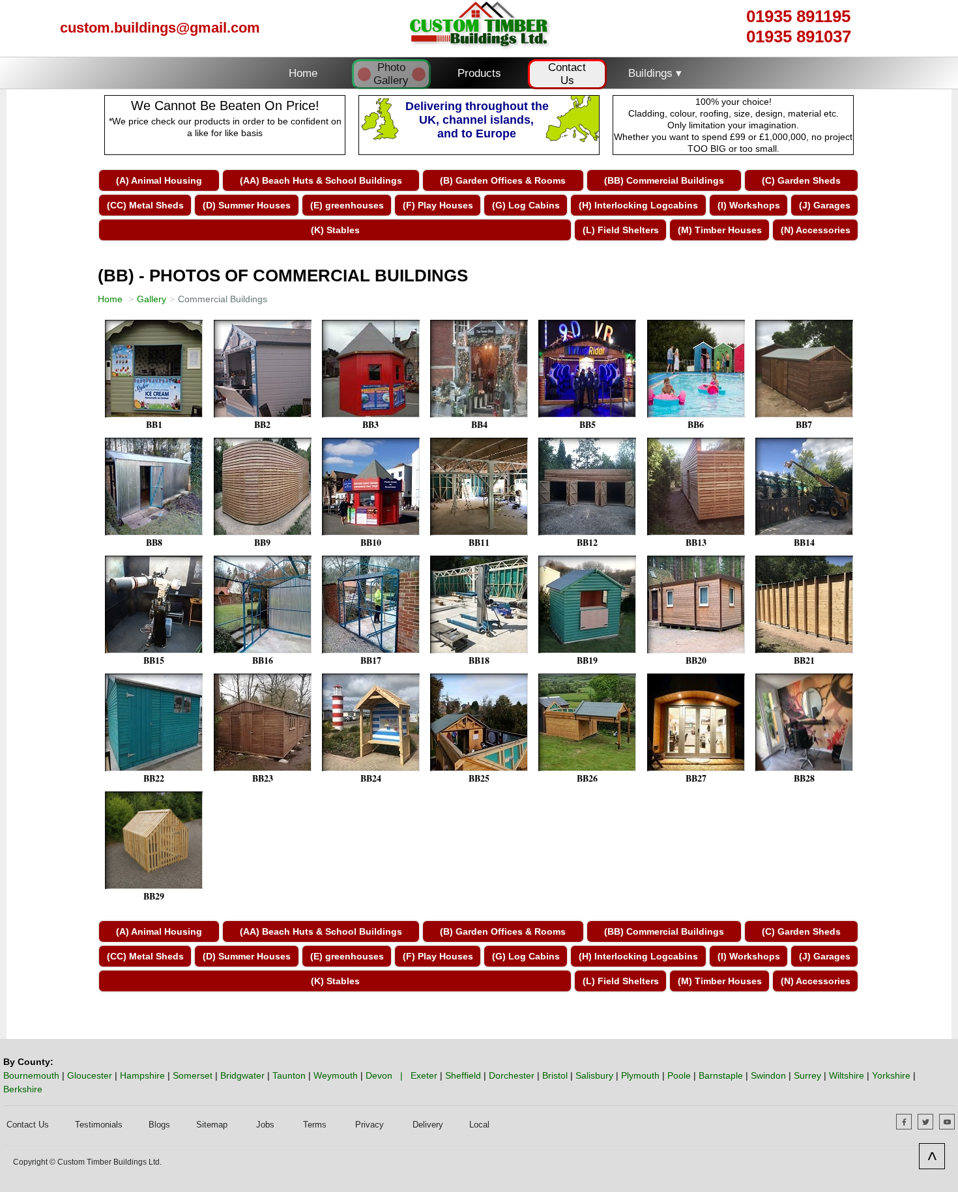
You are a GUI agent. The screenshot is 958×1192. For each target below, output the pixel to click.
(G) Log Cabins (526, 205)
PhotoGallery (391, 74)
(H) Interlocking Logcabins (638, 205)
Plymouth (640, 1075)
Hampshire (142, 1075)
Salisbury (594, 1075)
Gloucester (89, 1075)
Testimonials (99, 1124)
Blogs (159, 1124)
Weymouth (335, 1075)
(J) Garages (824, 205)
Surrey (807, 1075)
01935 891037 (798, 36)
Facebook (911, 1121)
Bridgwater (242, 1075)
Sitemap (211, 1124)
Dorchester (511, 1075)
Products (479, 73)
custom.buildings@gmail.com (160, 28)
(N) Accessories (815, 230)
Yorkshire (891, 1075)
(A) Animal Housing (159, 180)
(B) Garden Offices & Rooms (503, 180)
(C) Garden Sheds (801, 180)
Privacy (369, 1124)
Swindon (768, 1075)
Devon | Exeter (401, 1075)
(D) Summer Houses (247, 205)
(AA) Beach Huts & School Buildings (321, 180)
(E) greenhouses (347, 205)
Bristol (555, 1075)
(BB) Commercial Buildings (664, 180)
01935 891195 (798, 16)
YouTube (954, 1121)
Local (479, 1124)
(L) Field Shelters (621, 230)
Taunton (289, 1075)
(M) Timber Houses (720, 230)
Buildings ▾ (655, 73)
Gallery (151, 299)
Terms (315, 1124)
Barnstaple (721, 1075)
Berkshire (22, 1089)
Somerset (192, 1075)
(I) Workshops (749, 205)
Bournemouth (31, 1075)
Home (303, 73)
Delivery (428, 1124)
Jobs (265, 1124)
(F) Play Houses (438, 205)
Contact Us (567, 74)
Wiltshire (846, 1075)
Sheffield (463, 1075)
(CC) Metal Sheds (145, 205)
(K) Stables (335, 230)
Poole (679, 1075)
